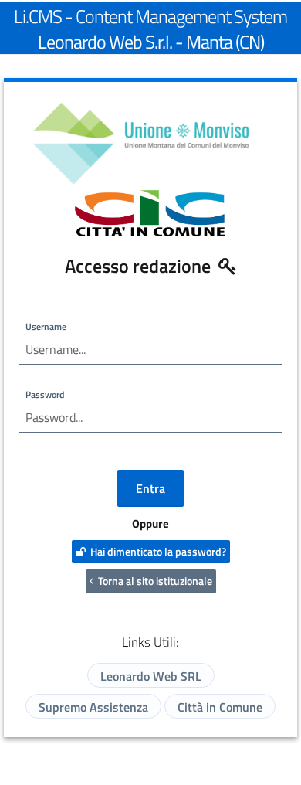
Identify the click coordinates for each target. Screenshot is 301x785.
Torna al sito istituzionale (152, 581)
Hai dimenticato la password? (156, 551)
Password (44, 394)
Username (45, 326)
